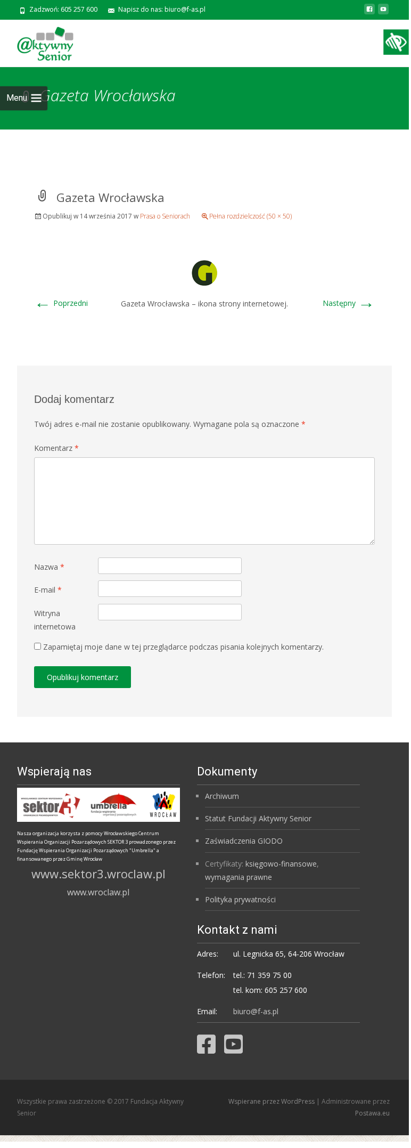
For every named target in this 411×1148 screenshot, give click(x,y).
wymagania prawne (238, 877)
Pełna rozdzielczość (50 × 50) (250, 216)
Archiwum (222, 796)
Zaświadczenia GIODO (244, 841)
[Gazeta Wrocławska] (204, 271)
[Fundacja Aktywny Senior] (36, 41)
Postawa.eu (372, 1113)
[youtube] (383, 13)
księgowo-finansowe (281, 864)
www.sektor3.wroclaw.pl (98, 874)
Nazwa (49, 567)
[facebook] (369, 13)
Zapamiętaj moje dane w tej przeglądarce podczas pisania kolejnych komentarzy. (183, 647)
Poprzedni (61, 303)
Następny (349, 303)
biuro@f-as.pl (255, 1011)
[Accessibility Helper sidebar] (396, 42)
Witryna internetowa (55, 620)
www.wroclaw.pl (98, 892)
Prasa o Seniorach (165, 216)
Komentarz (56, 448)
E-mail (48, 590)
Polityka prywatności (240, 899)
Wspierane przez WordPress (272, 1101)
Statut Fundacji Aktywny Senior (258, 818)
